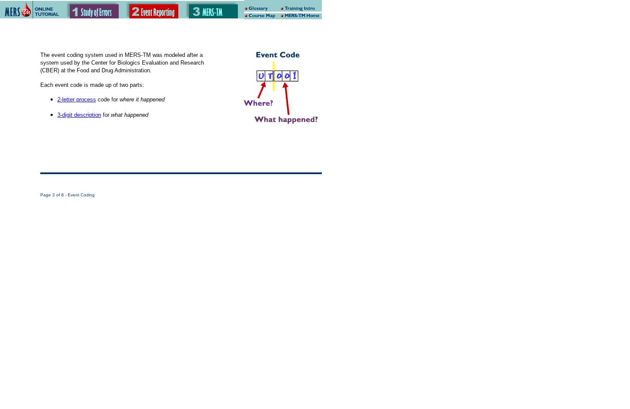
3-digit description (79, 115)
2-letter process (76, 99)
